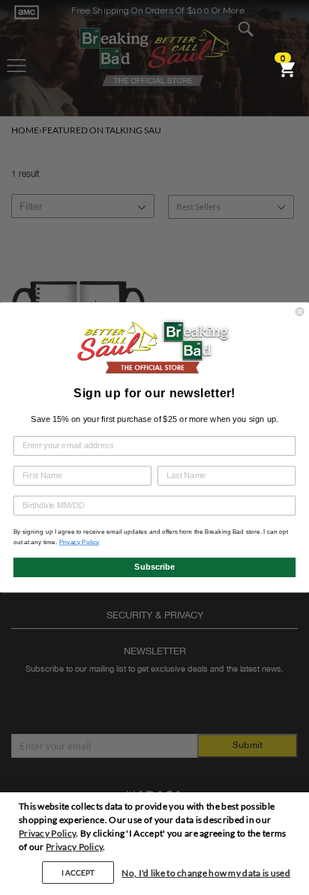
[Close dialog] (300, 312)
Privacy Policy (47, 833)
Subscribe (154, 567)
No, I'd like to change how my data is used (206, 873)
